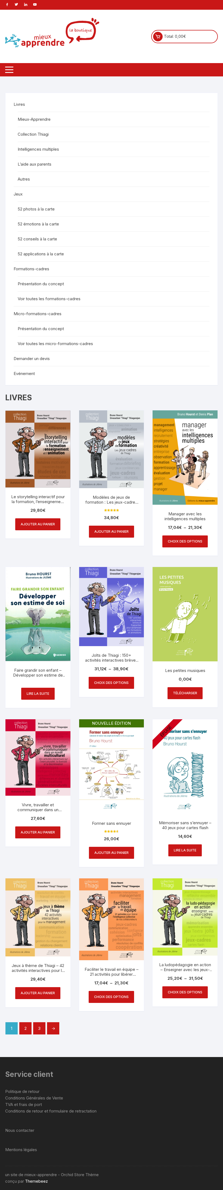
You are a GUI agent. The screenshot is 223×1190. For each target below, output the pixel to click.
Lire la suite (38, 694)
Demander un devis (32, 358)
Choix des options (185, 541)
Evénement (24, 373)
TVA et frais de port (23, 1104)
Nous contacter (19, 1130)
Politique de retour (22, 1091)
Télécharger (185, 693)
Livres (19, 104)
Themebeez (36, 1181)
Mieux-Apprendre (34, 119)
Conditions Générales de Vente (34, 1098)
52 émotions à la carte (38, 224)
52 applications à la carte (41, 253)
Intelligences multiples (38, 149)
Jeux (18, 194)
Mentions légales (21, 1149)
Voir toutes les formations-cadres (49, 298)
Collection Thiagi (33, 134)
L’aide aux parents (34, 164)
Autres (24, 179)
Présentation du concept (41, 283)
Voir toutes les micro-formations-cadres (55, 343)
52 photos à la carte (36, 209)
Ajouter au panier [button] (38, 524)
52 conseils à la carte (37, 238)
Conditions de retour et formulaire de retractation (51, 1111)
